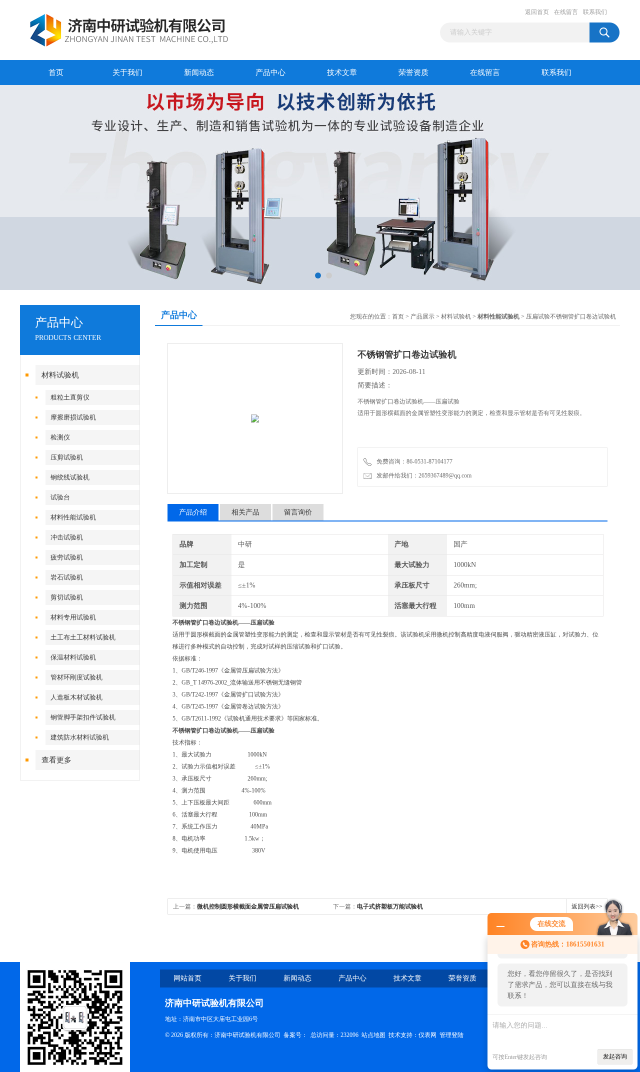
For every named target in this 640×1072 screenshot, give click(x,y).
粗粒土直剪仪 (70, 397)
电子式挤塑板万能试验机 (390, 906)
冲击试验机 (66, 537)
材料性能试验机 (73, 517)
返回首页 (537, 12)
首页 (56, 72)
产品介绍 (193, 512)
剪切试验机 (66, 597)
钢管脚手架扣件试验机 (83, 717)
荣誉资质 (413, 72)
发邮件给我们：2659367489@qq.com (423, 475)
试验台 (60, 497)
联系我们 (595, 12)
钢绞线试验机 (70, 477)
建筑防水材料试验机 (79, 737)
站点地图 (374, 1035)
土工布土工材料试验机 (83, 637)
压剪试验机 (66, 457)
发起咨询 (615, 1056)
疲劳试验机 (66, 557)
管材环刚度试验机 (76, 677)
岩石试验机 (66, 577)
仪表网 (427, 1035)
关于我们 (127, 72)
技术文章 (342, 72)
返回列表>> (587, 906)
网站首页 (188, 978)
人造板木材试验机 (76, 697)
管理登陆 (452, 1035)
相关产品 (246, 512)
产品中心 (271, 72)
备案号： (296, 1035)
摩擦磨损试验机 (73, 417)
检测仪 (60, 437)
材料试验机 (60, 375)
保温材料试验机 (73, 657)
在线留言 (566, 12)
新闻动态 (199, 72)
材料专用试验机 (73, 617)
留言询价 (298, 512)
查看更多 (57, 760)
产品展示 (422, 316)
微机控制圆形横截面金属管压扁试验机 (248, 906)
